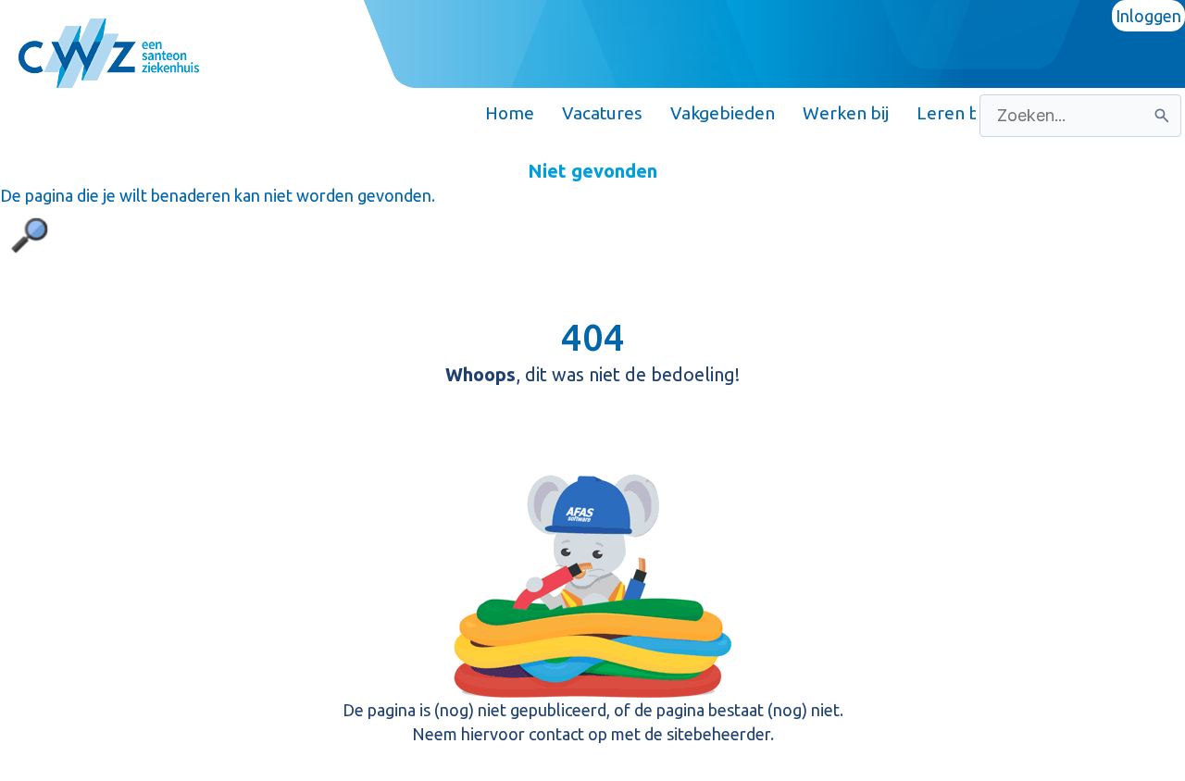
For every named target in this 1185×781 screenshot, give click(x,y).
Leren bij (952, 113)
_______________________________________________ (234, 113)
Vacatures (602, 113)
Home (509, 113)
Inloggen (1148, 15)
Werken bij (846, 113)
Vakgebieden (722, 113)
